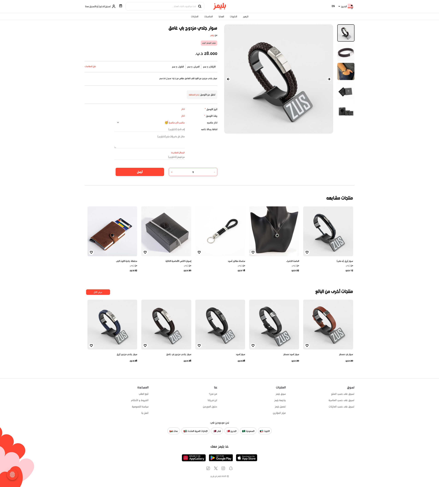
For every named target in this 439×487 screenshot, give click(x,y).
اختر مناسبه (212, 122)
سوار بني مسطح (346, 354)
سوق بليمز (281, 394)
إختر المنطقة (194, 94)
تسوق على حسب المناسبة (341, 400)
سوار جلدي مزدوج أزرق (127, 354)
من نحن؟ (213, 394)
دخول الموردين (210, 406)
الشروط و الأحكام (140, 400)
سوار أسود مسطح (291, 354)
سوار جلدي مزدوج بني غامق (178, 354)
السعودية (249, 431)
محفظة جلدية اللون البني (126, 261)
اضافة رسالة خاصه (209, 129)
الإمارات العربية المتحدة (197, 431)
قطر (218, 431)
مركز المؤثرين (279, 413)
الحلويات (233, 16)
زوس (212, 35)
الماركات (194, 16)
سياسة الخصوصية (140, 406)
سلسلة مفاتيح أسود (236, 261)
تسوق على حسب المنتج (342, 394)
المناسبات (208, 16)
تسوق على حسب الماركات (341, 406)
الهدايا (221, 16)
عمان (175, 431)
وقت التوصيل (210, 116)
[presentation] (228, 79)
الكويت (266, 431)
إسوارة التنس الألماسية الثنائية (178, 261)
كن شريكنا (212, 400)
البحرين (233, 431)
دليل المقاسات (90, 66)
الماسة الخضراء (292, 261)
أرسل (140, 172)
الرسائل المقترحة (178, 152)
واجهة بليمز (280, 400)
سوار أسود (240, 354)
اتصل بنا (145, 413)
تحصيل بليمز (280, 406)
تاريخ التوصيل (211, 109)
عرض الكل (98, 292)
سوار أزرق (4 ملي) (345, 261)
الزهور (245, 16)
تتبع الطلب (144, 394)
